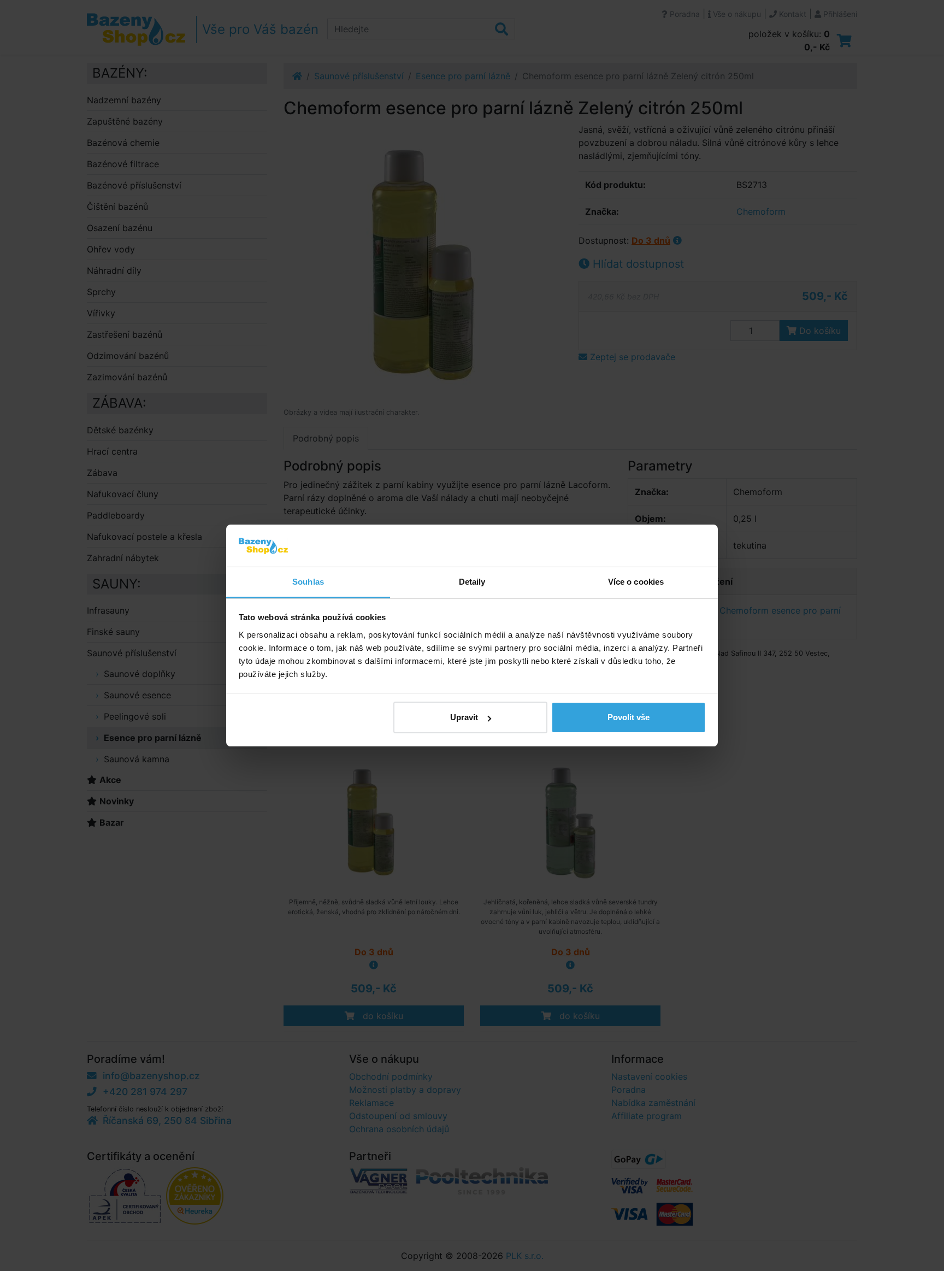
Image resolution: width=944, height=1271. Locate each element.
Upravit (464, 717)
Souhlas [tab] (308, 581)
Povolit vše (628, 717)
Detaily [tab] (472, 581)
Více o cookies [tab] (636, 581)
